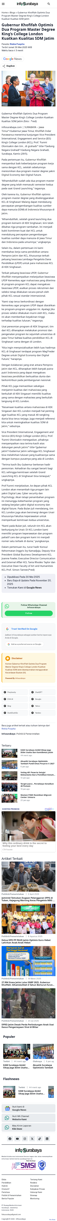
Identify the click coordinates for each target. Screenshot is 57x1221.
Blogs (12, 12)
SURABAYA (30, 127)
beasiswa (16, 259)
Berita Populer (8, 1199)
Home (5, 12)
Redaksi (33, 1183)
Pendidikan (6, 1183)
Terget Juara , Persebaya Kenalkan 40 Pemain (37, 784)
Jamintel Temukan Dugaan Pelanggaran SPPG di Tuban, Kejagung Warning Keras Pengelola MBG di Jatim (28, 899)
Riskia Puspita (17, 44)
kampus (15, 458)
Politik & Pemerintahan (28, 734)
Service (41, 138)
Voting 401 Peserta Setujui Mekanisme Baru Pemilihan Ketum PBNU (37, 774)
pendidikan (34, 251)
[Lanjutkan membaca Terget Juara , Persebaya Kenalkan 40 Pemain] (9, 787)
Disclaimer (34, 1186)
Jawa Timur (46, 238)
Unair (51, 512)
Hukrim (5, 1186)
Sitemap (33, 1195)
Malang (26, 201)
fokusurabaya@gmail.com (11, 1214)
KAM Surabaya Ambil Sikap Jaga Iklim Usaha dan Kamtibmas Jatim (37, 751)
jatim (24, 447)
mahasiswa (42, 263)
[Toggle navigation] (3, 3)
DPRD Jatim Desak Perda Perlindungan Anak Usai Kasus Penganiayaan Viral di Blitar (28, 1025)
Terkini (6, 1061)
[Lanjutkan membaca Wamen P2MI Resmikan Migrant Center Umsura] (9, 798)
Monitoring (34, 1199)
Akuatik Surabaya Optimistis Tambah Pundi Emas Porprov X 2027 (37, 762)
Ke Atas (52, 1219)
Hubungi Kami (36, 1192)
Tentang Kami (36, 1179)
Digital (5, 174)
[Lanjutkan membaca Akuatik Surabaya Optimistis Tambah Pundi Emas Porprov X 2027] (9, 764)
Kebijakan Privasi (37, 1189)
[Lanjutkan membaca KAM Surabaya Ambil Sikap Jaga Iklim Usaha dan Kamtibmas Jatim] (9, 753)
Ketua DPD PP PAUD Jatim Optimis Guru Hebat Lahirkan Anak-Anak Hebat (26, 941)
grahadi (32, 146)
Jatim (4, 213)
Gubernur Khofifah (35, 159)
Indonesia (33, 209)
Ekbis (4, 1179)
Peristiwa (6, 1192)
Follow (28, 613)
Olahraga (37, 1061)
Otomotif (5, 1189)
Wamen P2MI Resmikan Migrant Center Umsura (36, 796)
